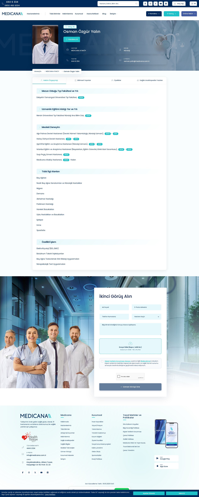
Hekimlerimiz (65, 437)
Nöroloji (127, 50)
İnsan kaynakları (97, 422)
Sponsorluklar (96, 455)
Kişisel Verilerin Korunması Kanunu (117, 361)
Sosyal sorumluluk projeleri (101, 444)
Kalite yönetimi (97, 448)
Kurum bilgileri (97, 437)
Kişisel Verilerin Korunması (132, 432)
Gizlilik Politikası (128, 439)
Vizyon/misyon (97, 425)
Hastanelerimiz (66, 425)
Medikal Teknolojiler (68, 448)
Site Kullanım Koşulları (130, 424)
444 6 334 (75, 61)
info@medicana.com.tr (36, 455)
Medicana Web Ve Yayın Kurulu (134, 443)
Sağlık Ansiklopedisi (67, 440)
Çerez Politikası (50, 494)
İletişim (63, 459)
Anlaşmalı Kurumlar (68, 433)
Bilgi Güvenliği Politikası (131, 428)
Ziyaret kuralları (97, 440)
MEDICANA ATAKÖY (78, 50)
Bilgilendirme (145, 361)
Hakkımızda (65, 422)
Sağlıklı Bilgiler (65, 444)
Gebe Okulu (96, 452)
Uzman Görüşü (66, 452)
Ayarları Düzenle (149, 493)
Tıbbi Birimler (65, 429)
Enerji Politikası (97, 459)
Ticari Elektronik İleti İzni (131, 447)
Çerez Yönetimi (128, 450)
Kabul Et (182, 493)
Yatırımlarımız (97, 429)
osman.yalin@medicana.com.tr (137, 61)
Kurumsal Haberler (67, 455)
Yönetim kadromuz (99, 433)
